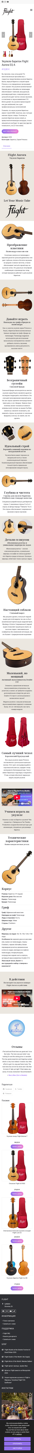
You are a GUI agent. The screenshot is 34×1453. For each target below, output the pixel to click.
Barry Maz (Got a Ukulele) (18, 1075)
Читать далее (17, 1146)
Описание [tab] (6, 146)
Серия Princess (22, 140)
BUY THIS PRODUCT (10, 131)
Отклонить (17, 1444)
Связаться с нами (9, 1324)
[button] (31, 10)
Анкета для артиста (10, 1336)
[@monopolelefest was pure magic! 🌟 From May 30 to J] (17, 1408)
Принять (17, 1439)
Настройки (17, 1448)
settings (19, 1434)
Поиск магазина (9, 1321)
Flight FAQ (6, 1333)
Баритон (13, 140)
